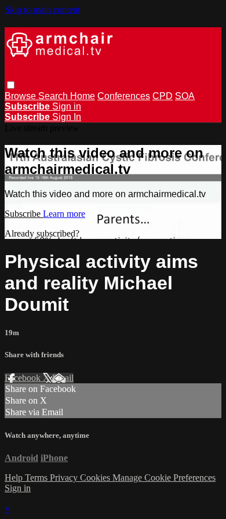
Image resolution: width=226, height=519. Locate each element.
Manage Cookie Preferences (164, 477)
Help (15, 477)
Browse (21, 96)
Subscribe (24, 214)
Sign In (66, 117)
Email (63, 378)
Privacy (65, 477)
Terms (37, 477)
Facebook (24, 378)
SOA (185, 96)
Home (82, 96)
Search (54, 96)
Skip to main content (42, 9)
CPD (162, 96)
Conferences (123, 96)
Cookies (96, 477)
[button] (10, 85)
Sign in (66, 106)
